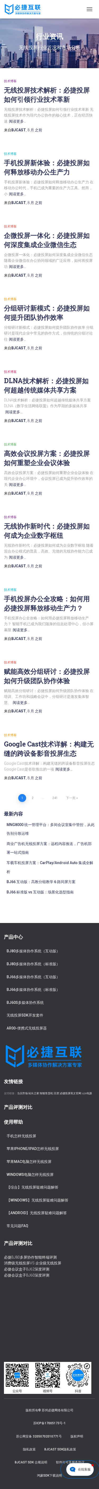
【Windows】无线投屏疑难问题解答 (37, 1200)
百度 (56, 1093)
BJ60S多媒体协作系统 (25, 1002)
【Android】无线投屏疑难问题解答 (37, 1213)
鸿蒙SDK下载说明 (49, 1475)
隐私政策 (29, 1449)
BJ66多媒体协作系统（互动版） (33, 977)
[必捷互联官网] (24, 9)
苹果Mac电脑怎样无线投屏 (29, 1161)
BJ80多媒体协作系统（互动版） (33, 951)
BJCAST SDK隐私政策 (60, 1449)
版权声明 (76, 1436)
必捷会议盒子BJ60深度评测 (26, 1275)
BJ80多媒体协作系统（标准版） (33, 964)
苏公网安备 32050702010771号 (39, 1436)
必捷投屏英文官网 (70, 1093)
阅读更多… (17, 121)
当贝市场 (22, 1093)
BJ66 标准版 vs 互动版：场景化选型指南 (40, 892)
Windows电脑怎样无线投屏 (30, 1174)
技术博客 (10, 81)
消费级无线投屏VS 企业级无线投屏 (32, 1263)
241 (55, 798)
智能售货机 (46, 1093)
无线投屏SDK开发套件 (25, 1015)
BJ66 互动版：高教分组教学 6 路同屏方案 (41, 882)
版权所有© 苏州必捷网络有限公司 (49, 1410)
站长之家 (34, 1093)
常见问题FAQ (17, 1226)
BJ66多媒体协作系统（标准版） (33, 989)
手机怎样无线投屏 (21, 1136)
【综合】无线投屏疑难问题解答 (32, 1187)
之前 (34, 130)
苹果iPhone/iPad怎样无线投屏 (33, 1149)
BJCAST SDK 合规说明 (31, 1462)
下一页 (71, 798)
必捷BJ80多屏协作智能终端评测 (30, 1257)
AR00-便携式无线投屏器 (27, 1028)
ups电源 (87, 1093)
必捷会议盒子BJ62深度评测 (26, 1269)
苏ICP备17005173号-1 (49, 1423)
